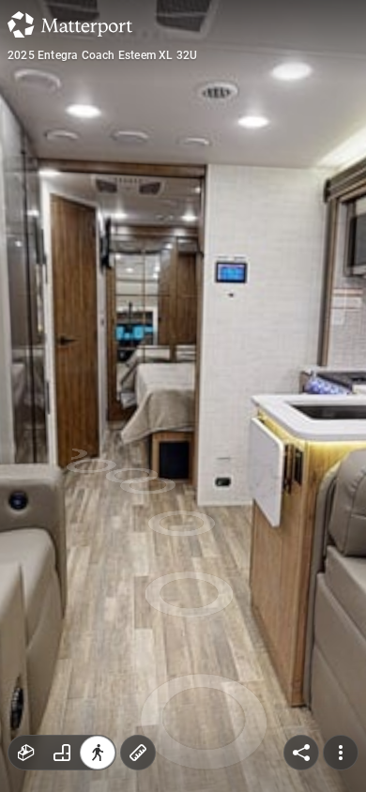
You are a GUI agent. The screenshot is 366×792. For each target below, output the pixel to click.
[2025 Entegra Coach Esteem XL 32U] (183, 396)
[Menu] (340, 752)
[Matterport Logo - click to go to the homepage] (70, 24)
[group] (62, 752)
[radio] (26, 752)
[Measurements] (138, 752)
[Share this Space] (301, 752)
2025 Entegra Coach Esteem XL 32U (102, 55)
